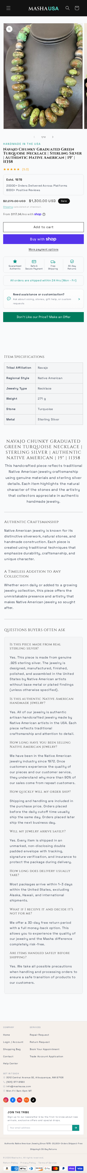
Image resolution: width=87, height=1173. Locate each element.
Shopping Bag (11, 1049)
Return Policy (10, 1163)
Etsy (26, 1100)
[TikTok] (33, 1100)
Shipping (8, 206)
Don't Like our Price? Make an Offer (44, 315)
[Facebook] (12, 1100)
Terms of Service (47, 1163)
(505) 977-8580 (15, 1082)
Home (6, 1034)
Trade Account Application (46, 1056)
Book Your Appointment (45, 1049)
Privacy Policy (28, 1163)
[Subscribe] (75, 1128)
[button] (8, 8)
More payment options (43, 249)
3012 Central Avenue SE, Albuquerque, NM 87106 (35, 1077)
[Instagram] (5, 1100)
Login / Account (13, 1041)
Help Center (10, 1063)
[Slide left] (34, 137)
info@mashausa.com (18, 1086)
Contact (8, 1056)
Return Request (40, 1041)
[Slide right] (52, 137)
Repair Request (39, 1034)
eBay (19, 1100)
